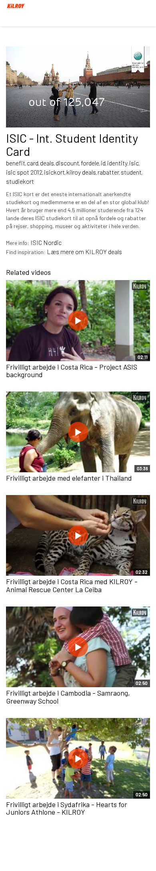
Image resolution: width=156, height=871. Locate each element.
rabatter (108, 172)
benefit (15, 163)
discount (67, 163)
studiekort (20, 181)
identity (117, 163)
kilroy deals (81, 172)
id (103, 163)
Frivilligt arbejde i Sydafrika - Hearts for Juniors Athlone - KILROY (66, 808)
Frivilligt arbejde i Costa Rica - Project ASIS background (71, 370)
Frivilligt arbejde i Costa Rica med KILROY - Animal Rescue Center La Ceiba (72, 585)
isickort (54, 172)
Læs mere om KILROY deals (84, 251)
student (131, 172)
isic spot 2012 (24, 172)
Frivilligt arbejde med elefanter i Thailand (69, 477)
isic (134, 163)
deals (47, 163)
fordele (90, 163)
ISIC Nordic (46, 242)
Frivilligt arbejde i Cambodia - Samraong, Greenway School (68, 696)
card (32, 163)
